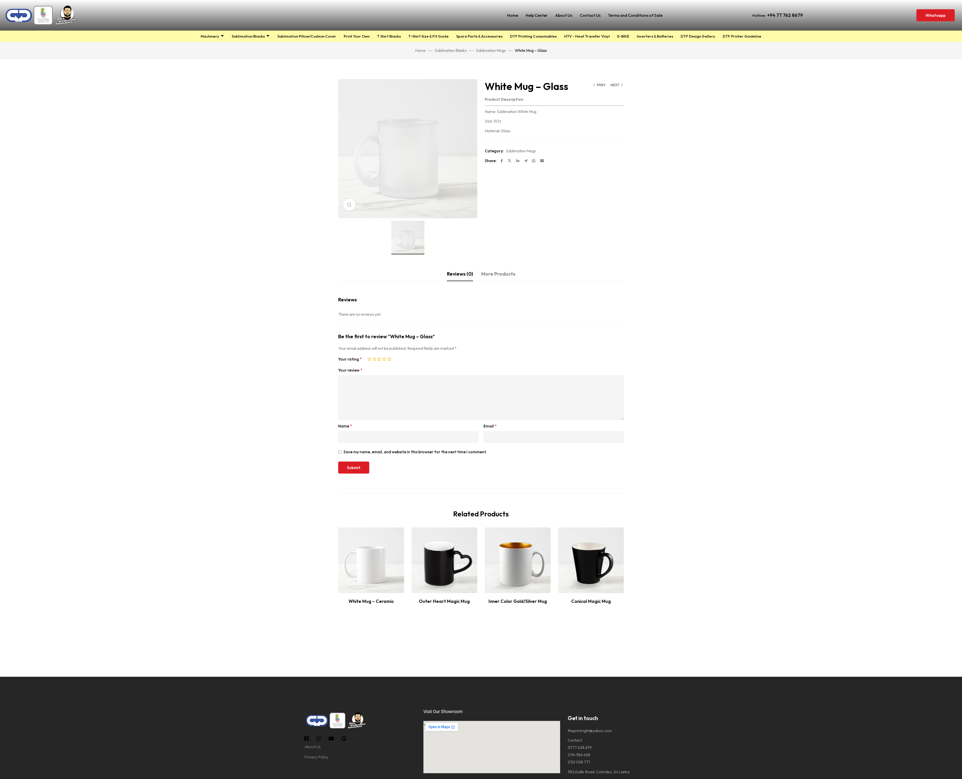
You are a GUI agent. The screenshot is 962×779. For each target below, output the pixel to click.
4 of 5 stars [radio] (384, 358)
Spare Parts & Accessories (479, 36)
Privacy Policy (316, 756)
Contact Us (590, 15)
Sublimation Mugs (491, 50)
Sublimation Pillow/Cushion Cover (306, 36)
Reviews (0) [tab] (460, 274)
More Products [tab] (498, 274)
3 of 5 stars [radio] (379, 358)
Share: (491, 160)
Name (345, 425)
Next (615, 85)
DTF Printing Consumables (533, 36)
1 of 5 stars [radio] (369, 358)
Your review (350, 370)
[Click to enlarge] (349, 205)
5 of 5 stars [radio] (389, 358)
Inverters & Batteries (655, 36)
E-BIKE (623, 36)
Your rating (350, 359)
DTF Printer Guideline (742, 36)
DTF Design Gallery (698, 36)
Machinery (210, 36)
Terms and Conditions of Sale (635, 15)
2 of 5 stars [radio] (374, 358)
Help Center (537, 15)
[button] (935, 15)
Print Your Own (357, 36)
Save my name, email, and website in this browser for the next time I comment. (415, 451)
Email (490, 425)
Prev (601, 85)
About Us (563, 15)
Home (512, 15)
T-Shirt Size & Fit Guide (428, 36)
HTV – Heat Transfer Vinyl (587, 36)
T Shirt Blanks (389, 36)
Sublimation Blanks (248, 36)
